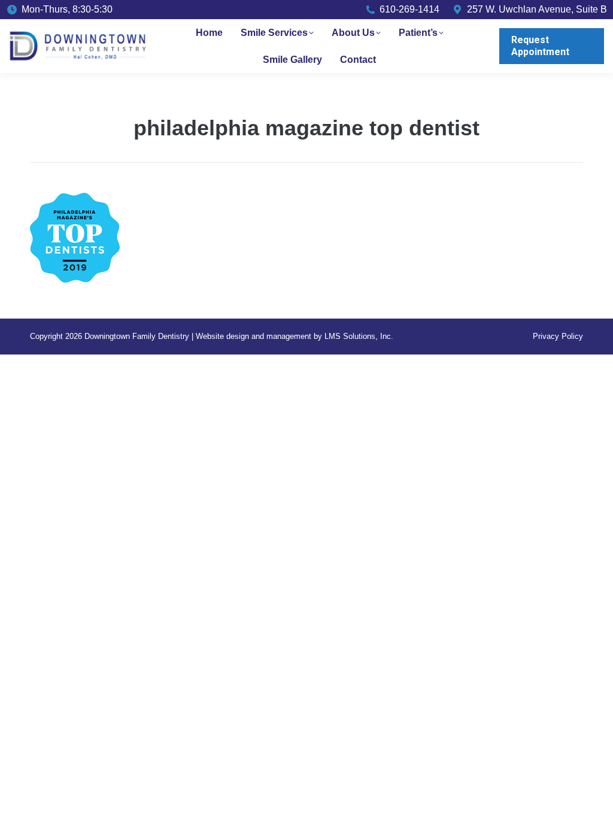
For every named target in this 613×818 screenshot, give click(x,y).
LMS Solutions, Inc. (358, 336)
